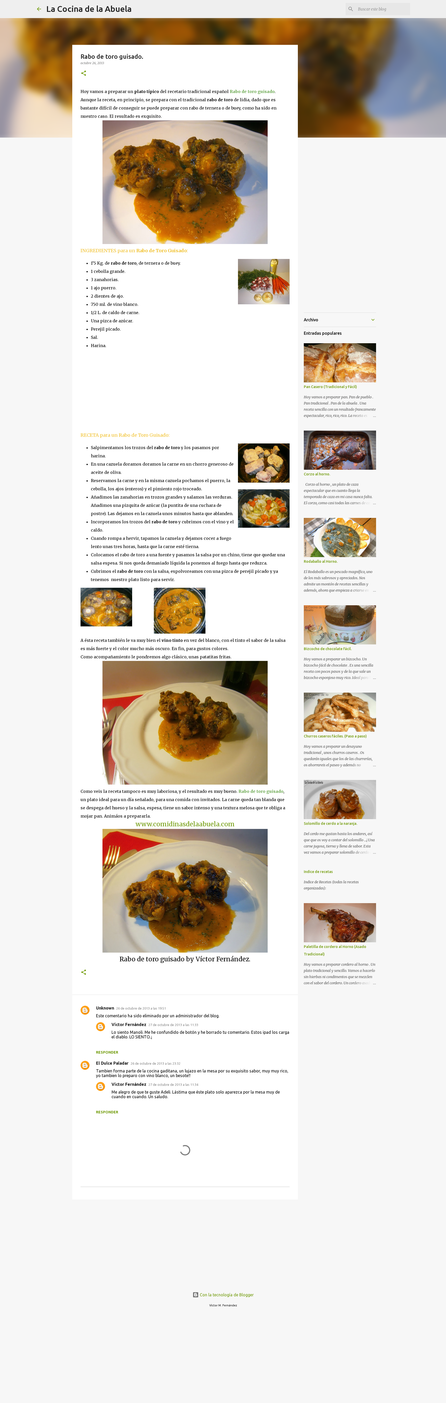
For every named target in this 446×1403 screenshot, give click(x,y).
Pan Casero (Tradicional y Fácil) (330, 387)
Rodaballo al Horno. (321, 561)
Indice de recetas (318, 872)
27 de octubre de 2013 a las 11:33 (173, 1025)
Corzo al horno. (317, 474)
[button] (84, 73)
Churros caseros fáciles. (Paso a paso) (335, 736)
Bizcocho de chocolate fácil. (328, 649)
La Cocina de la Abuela (89, 8)
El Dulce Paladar (112, 1063)
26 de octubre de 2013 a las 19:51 (141, 1008)
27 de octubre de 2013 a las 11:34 (173, 1084)
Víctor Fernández (129, 1024)
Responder (107, 1052)
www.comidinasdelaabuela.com (185, 824)
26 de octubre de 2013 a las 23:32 (155, 1063)
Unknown (105, 1008)
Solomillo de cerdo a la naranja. (330, 823)
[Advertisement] (124, 390)
